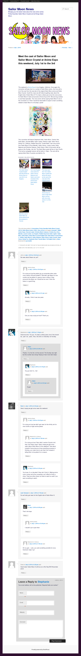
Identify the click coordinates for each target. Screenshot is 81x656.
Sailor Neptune (37, 237)
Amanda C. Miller (56, 230)
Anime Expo (31, 87)
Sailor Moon (25, 235)
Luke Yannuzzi (25, 493)
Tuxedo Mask (42, 239)
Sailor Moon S (28, 237)
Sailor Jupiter (53, 234)
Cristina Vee (52, 232)
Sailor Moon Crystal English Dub (38, 235)
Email (23, 602)
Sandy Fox (25, 239)
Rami (22, 406)
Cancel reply (59, 580)
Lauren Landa (27, 234)
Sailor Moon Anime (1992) (30, 230)
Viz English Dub (50, 239)
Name (23, 593)
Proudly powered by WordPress (40, 649)
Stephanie (43, 581)
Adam (58, 239)
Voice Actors (41, 230)
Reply (23, 261)
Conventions (35, 228)
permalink (29, 241)
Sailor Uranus (53, 237)
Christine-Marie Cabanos (42, 232)
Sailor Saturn (45, 237)
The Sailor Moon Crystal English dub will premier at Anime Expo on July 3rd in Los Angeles (24, 174)
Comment (22, 622)
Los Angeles (35, 234)
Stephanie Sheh (33, 239)
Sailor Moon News (35, 1)
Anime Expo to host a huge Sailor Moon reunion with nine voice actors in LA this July (47, 197)
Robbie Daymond (44, 234)
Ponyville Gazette (25, 1)
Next (71, 47)
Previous (64, 47)
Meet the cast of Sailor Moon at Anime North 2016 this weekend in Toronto (24, 217)
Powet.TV (6, 1)
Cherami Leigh (30, 232)
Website (22, 612)
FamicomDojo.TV (14, 1)
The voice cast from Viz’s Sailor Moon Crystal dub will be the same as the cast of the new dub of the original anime (47, 175)
